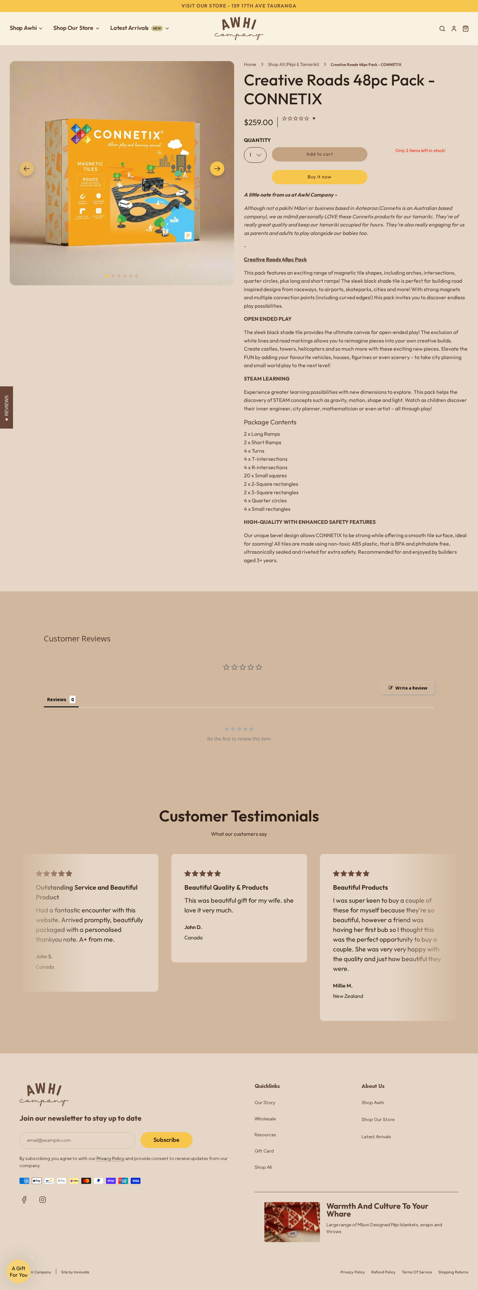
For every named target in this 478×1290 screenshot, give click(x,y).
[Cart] (466, 28)
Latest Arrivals (376, 1137)
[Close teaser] (32, 1257)
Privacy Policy (110, 1158)
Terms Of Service (417, 1272)
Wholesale (265, 1119)
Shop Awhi (373, 1102)
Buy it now (320, 177)
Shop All (263, 1167)
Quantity (257, 140)
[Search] (442, 28)
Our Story (265, 1102)
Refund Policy (383, 1272)
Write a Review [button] (411, 688)
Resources (265, 1135)
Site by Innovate (75, 1272)
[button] (27, 168)
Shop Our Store (378, 1119)
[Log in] (454, 28)
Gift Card (264, 1151)
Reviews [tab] (56, 699)
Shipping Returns (453, 1272)
